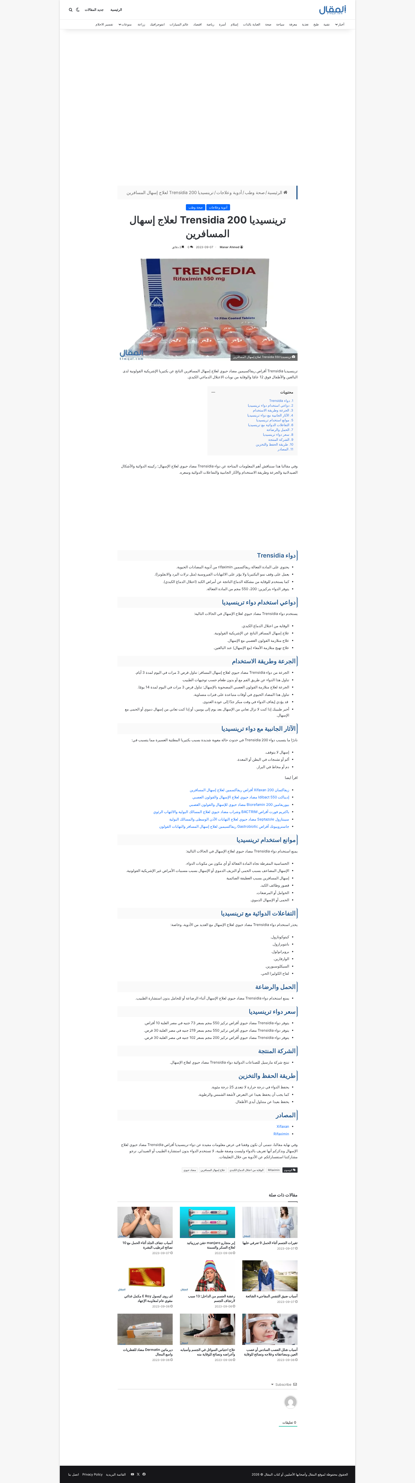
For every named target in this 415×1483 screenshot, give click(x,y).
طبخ (316, 24)
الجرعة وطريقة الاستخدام (271, 410)
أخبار (341, 24)
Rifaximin (281, 1134)
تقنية (326, 24)
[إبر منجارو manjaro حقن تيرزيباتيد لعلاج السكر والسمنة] (207, 1222)
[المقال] (332, 10)
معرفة (293, 24)
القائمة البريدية (116, 1474)
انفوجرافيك (157, 24)
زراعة (141, 24)
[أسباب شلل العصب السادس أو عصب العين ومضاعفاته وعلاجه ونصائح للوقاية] (270, 1329)
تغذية (305, 24)
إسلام (234, 24)
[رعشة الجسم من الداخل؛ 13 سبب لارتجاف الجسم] (207, 1276)
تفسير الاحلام (104, 24)
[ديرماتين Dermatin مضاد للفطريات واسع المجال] (145, 1329)
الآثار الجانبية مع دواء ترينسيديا (267, 415)
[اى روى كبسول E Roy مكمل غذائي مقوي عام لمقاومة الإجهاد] (145, 1276)
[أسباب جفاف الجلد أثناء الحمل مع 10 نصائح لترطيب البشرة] (145, 1222)
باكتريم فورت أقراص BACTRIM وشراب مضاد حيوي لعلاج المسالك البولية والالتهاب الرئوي (221, 811)
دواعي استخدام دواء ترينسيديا (268, 405)
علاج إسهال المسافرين (213, 1170)
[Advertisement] (207, 109)
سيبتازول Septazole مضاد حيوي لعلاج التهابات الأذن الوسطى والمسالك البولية (229, 819)
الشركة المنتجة (278, 439)
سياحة (280, 24)
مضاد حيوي (189, 1170)
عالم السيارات (179, 24)
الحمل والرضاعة (277, 430)
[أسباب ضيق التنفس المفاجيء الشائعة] (270, 1276)
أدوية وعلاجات (229, 192)
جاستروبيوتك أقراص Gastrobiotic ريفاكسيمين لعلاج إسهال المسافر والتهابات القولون (224, 826)
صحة (268, 24)
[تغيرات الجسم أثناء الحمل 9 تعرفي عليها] (270, 1222)
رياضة (210, 24)
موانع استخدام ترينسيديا (272, 420)
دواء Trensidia (278, 401)
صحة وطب (255, 192)
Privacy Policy (92, 1474)
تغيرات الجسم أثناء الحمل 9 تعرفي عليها (270, 1243)
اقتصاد (197, 24)
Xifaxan (283, 1126)
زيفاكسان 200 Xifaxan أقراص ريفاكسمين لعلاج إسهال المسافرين (239, 790)
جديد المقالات (94, 10)
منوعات (127, 24)
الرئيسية (116, 10)
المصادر (283, 449)
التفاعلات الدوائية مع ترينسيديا (268, 425)
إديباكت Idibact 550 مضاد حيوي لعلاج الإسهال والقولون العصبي (240, 797)
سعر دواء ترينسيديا (275, 434)
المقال (312, 1474)
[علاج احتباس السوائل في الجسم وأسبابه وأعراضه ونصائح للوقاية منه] (207, 1329)
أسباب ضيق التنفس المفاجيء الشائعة (272, 1296)
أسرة (222, 24)
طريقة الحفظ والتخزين (271, 444)
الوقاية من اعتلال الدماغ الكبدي (246, 1170)
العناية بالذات (251, 24)
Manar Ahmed (229, 247)
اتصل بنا (73, 1474)
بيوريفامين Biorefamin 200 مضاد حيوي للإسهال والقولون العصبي (239, 804)
